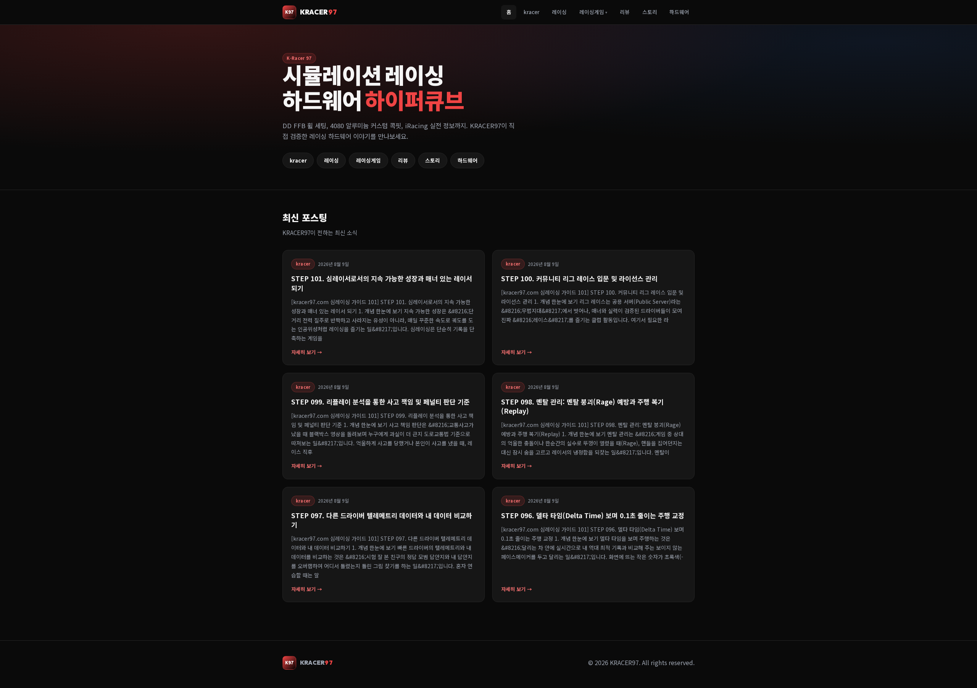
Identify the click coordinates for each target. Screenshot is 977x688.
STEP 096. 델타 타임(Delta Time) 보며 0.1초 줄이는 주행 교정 (592, 515)
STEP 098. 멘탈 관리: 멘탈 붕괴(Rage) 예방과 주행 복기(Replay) (582, 406)
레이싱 (559, 12)
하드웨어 (679, 12)
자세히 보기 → (306, 352)
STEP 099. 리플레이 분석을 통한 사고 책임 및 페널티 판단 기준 (380, 401)
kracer (531, 12)
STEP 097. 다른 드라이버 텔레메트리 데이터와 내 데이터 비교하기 (381, 520)
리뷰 (625, 12)
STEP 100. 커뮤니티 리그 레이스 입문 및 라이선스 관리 (579, 278)
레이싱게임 (593, 12)
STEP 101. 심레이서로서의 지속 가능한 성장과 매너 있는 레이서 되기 (381, 283)
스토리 (649, 12)
